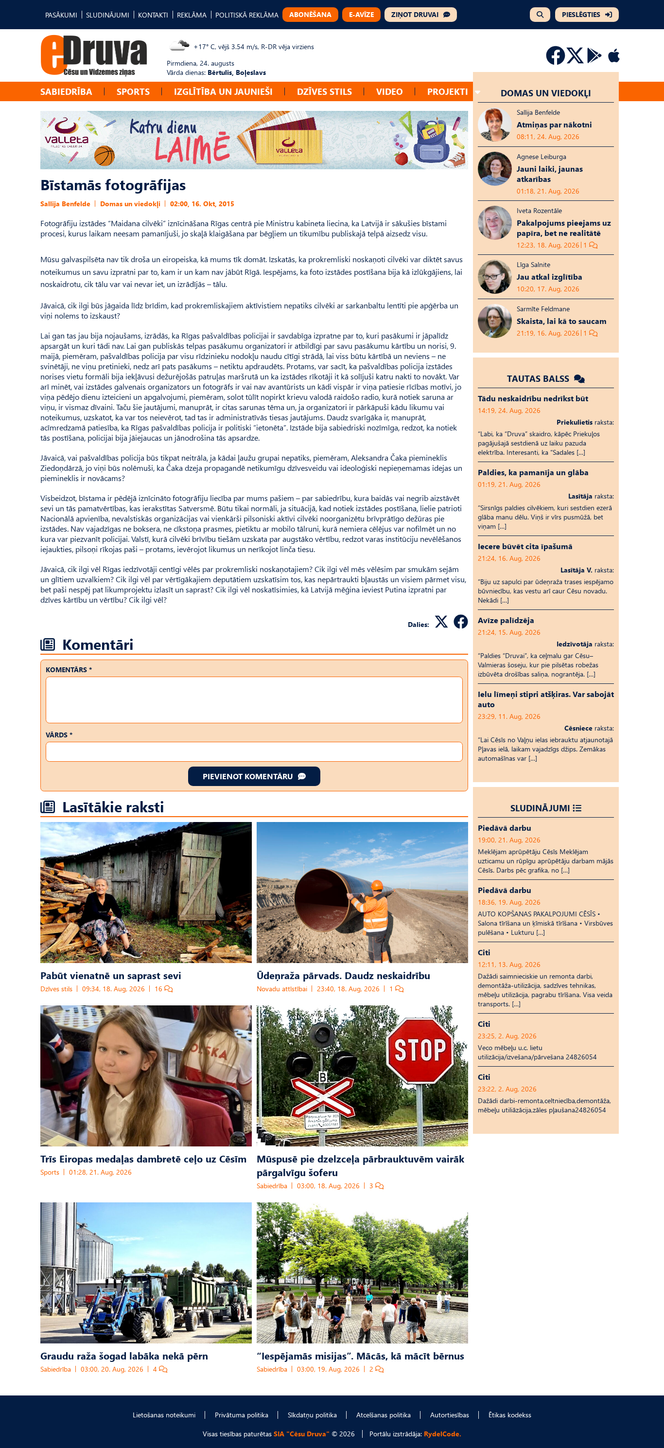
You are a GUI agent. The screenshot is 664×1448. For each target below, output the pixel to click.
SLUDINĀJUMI (107, 14)
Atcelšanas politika (383, 1414)
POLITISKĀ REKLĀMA (247, 14)
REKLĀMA (192, 14)
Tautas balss (539, 378)
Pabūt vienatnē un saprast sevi (110, 975)
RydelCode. (442, 1433)
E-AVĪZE (361, 14)
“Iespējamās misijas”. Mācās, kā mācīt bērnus (360, 1355)
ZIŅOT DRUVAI (414, 14)
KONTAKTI (153, 14)
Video (389, 91)
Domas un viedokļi (130, 203)
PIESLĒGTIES (581, 14)
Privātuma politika (241, 1414)
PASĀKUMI (61, 14)
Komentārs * (69, 669)
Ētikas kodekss (510, 1414)
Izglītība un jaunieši (223, 91)
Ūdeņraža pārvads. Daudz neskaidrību (343, 975)
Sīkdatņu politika (312, 1414)
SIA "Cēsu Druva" (302, 1433)
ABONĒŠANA (310, 14)
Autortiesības (449, 1414)
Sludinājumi (540, 808)
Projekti (447, 91)
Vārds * (59, 734)
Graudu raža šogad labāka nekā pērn (124, 1355)
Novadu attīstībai (282, 988)
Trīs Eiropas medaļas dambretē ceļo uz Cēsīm (143, 1158)
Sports (133, 91)
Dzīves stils (324, 91)
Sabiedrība (66, 91)
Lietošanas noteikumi (164, 1414)
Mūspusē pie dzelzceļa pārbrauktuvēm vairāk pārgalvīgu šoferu (360, 1165)
